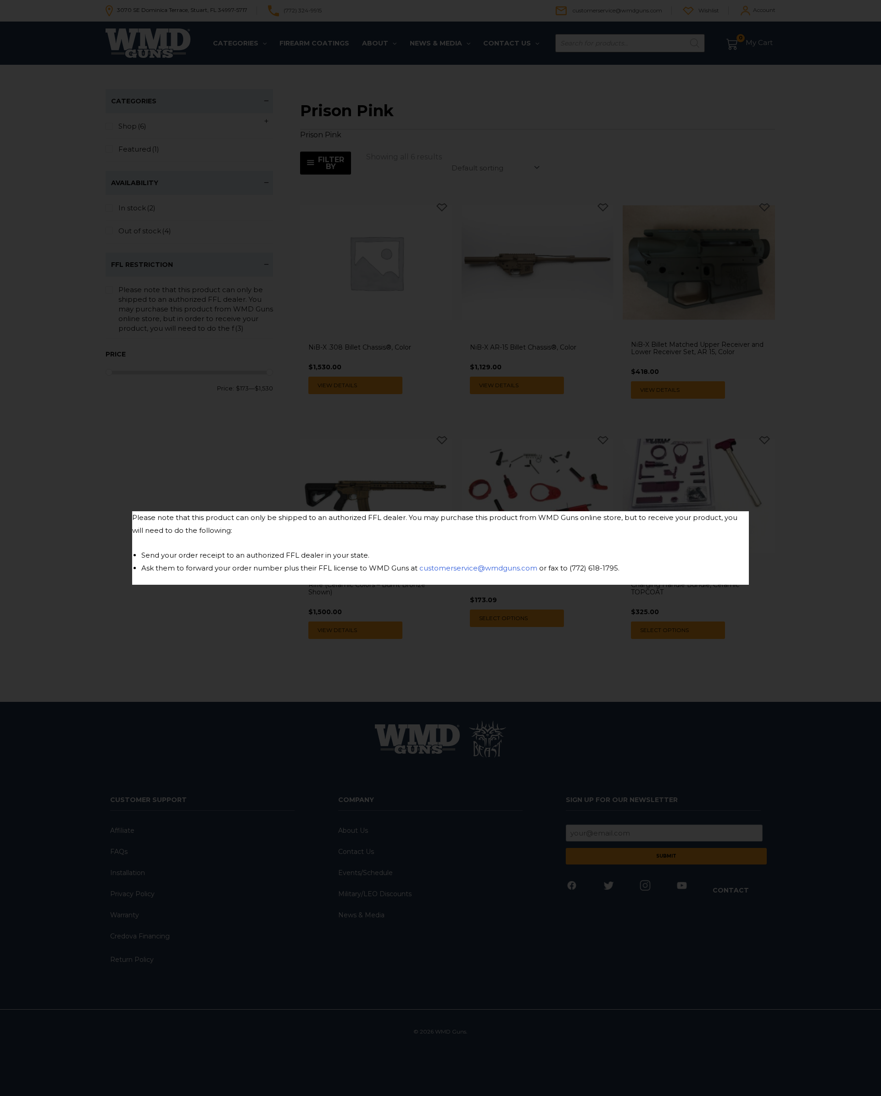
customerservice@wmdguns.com (478, 568)
